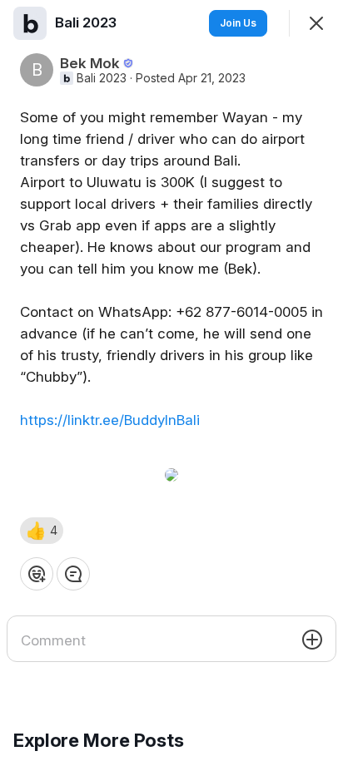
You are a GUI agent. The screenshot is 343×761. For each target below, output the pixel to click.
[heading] (87, 22)
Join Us (238, 23)
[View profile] (30, 23)
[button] (41, 530)
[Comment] (73, 574)
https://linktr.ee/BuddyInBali (110, 420)
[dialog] (171, 380)
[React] (36, 574)
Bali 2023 (102, 78)
